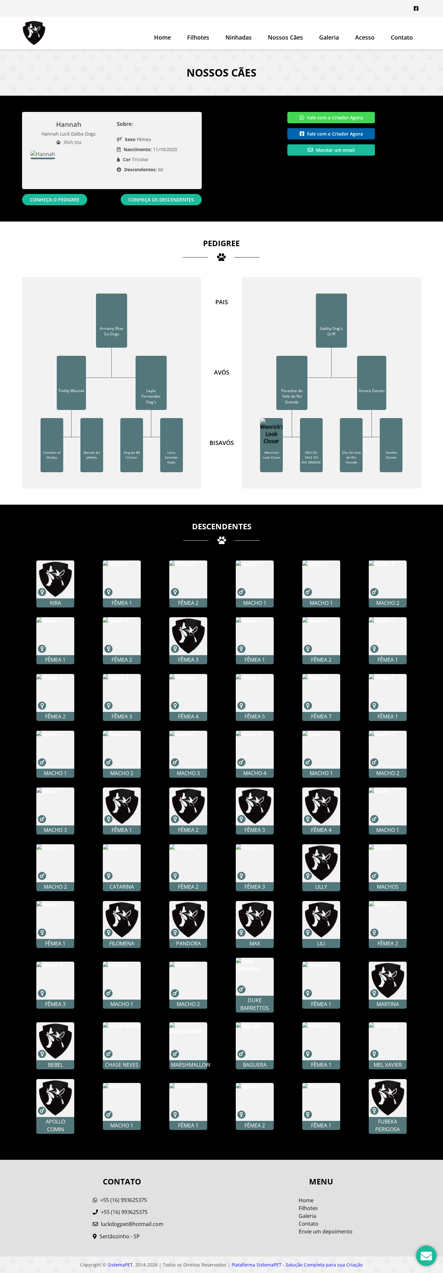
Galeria (307, 1215)
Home (162, 37)
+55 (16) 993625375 (123, 1200)
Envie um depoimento (326, 1231)
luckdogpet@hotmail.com (132, 1224)
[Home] (34, 33)
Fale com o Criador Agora (334, 117)
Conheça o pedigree (54, 200)
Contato (402, 37)
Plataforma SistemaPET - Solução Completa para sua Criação (297, 1265)
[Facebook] (416, 8)
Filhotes (198, 37)
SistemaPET (120, 1265)
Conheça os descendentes (161, 200)
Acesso (365, 37)
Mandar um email (335, 150)
